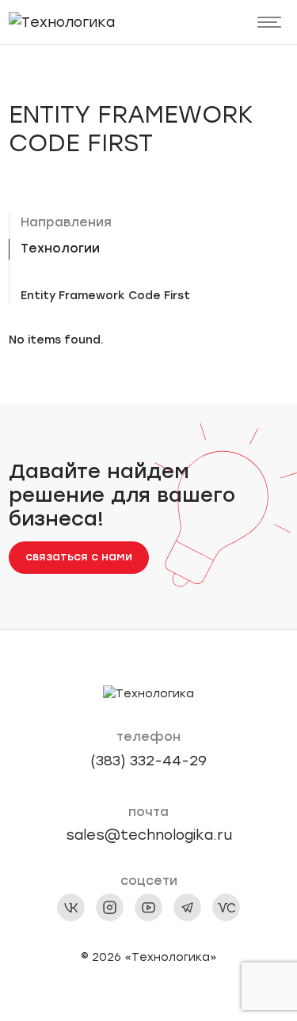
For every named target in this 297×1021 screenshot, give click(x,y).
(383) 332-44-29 (148, 760)
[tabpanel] (155, 295)
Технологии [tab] (60, 248)
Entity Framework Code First (105, 295)
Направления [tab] (66, 222)
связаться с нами (78, 557)
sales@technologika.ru (149, 834)
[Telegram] (187, 907)
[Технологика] (62, 21)
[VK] (71, 907)
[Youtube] (148, 907)
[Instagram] (110, 907)
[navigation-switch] (269, 22)
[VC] (226, 907)
